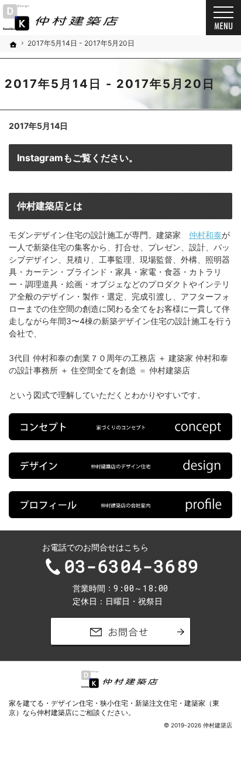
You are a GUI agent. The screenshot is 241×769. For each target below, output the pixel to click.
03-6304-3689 (131, 566)
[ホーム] (13, 44)
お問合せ (120, 631)
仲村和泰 (205, 235)
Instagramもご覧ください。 (77, 158)
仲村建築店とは (49, 206)
